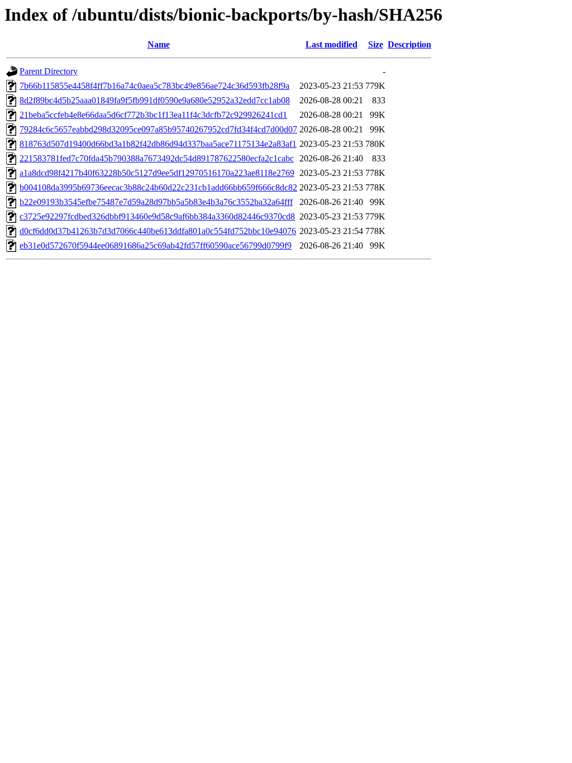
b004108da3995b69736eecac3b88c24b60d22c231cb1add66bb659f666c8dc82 (158, 187)
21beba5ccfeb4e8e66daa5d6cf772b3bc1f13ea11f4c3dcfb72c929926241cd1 (153, 115)
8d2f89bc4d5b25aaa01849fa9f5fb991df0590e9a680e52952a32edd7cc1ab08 (155, 100)
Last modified (332, 44)
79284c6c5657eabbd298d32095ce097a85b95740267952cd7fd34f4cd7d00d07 (158, 129)
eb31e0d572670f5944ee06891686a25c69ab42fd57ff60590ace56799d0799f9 (156, 245)
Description (409, 44)
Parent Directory (49, 71)
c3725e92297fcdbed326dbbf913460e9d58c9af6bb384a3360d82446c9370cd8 (157, 216)
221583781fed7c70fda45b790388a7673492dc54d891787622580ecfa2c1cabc (157, 158)
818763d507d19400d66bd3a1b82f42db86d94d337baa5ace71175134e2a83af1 (158, 144)
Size (375, 44)
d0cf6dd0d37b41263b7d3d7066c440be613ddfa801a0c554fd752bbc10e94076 (158, 231)
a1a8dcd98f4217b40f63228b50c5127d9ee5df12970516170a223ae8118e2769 (157, 173)
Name (158, 44)
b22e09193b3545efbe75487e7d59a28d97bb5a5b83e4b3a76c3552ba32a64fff (156, 202)
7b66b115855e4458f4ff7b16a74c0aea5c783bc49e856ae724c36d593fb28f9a (154, 85)
